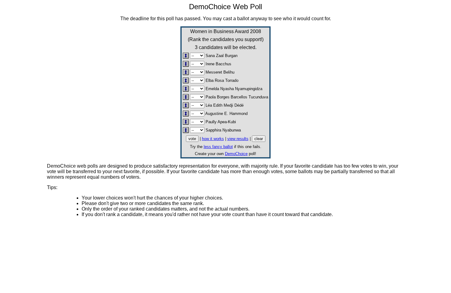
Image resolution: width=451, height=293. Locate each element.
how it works (213, 138)
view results (238, 138)
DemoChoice (236, 153)
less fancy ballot (218, 146)
